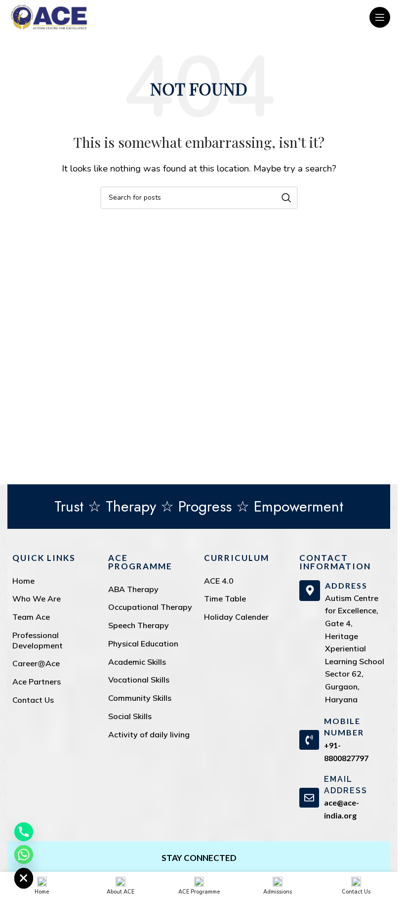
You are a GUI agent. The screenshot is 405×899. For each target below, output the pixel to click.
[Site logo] (48, 16)
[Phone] (23, 831)
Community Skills (139, 698)
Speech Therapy (138, 625)
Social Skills (130, 716)
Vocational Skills (138, 680)
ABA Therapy (133, 589)
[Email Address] (309, 798)
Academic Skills (137, 662)
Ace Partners (36, 681)
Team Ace (31, 617)
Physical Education (143, 643)
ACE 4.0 (219, 581)
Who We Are (36, 598)
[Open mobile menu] (379, 17)
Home (23, 581)
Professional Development (37, 640)
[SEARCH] (286, 197)
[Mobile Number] (309, 740)
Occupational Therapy (150, 607)
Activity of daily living (149, 734)
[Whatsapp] (23, 854)
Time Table (225, 598)
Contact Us (33, 700)
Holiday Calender (236, 617)
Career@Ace (36, 663)
